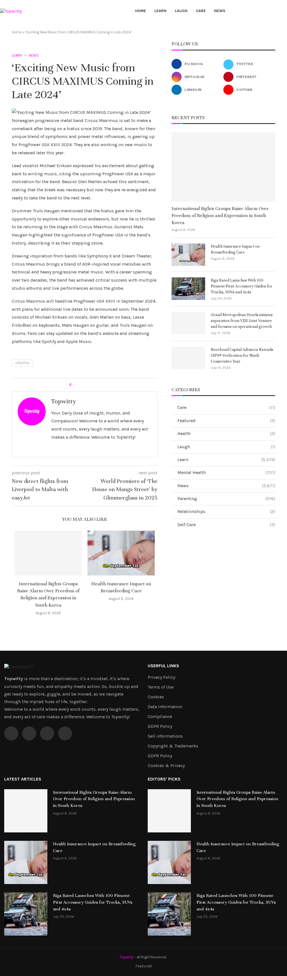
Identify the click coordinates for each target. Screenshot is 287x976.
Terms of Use (160, 687)
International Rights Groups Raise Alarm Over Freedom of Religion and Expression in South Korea (220, 215)
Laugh (181, 10)
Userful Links (163, 666)
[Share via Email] (96, 385)
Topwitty (63, 401)
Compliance (160, 716)
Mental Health (226, 472)
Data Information (165, 707)
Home (140, 10)
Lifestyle (22, 363)
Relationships (226, 511)
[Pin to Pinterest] (90, 385)
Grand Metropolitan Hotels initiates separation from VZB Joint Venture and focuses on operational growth (242, 320)
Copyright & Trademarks (173, 746)
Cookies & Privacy (166, 765)
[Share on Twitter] (85, 385)
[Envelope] (65, 733)
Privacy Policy (161, 677)
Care (201, 10)
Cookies (156, 697)
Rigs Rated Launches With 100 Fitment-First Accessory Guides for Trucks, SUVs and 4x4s (241, 286)
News (219, 10)
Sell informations (165, 736)
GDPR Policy (160, 726)
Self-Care (226, 524)
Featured (226, 420)
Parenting (226, 498)
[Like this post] (74, 385)
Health (226, 433)
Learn (160, 10)
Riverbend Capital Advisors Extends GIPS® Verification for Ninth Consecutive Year (242, 355)
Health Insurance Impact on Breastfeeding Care (235, 249)
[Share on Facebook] (80, 385)
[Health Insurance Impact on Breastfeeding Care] (121, 553)
